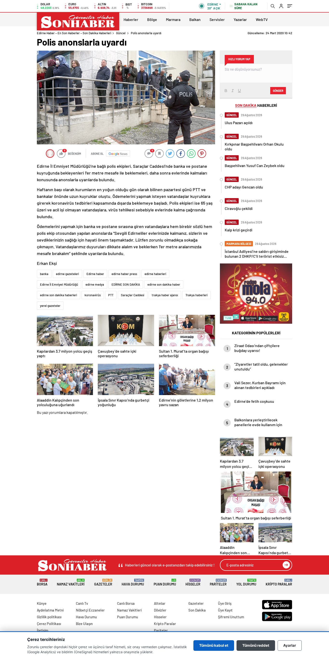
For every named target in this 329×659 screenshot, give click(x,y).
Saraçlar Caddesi (132, 295)
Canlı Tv (82, 603)
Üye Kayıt (225, 610)
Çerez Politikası (49, 623)
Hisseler (192, 582)
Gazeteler (103, 582)
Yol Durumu (246, 582)
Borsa (42, 582)
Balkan (195, 19)
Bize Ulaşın (84, 623)
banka (44, 274)
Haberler (131, 19)
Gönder (278, 90)
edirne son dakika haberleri (58, 295)
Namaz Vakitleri (71, 582)
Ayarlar (289, 645)
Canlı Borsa (126, 603)
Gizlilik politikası (49, 617)
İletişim (42, 630)
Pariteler (218, 582)
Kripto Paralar (279, 582)
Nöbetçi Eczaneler (90, 610)
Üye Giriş (224, 603)
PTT (110, 295)
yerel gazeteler (50, 306)
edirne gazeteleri (67, 274)
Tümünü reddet (255, 645)
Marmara (173, 19)
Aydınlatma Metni (50, 610)
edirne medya (95, 284)
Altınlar (159, 603)
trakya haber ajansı (165, 295)
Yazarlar (240, 19)
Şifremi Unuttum (231, 617)
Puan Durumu (165, 582)
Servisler (217, 19)
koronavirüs (93, 295)
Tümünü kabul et (213, 645)
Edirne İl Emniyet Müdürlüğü (59, 284)
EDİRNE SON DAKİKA (126, 284)
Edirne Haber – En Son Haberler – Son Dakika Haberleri (74, 33)
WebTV (262, 19)
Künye (41, 603)
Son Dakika (197, 610)
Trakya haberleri (196, 295)
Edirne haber (95, 274)
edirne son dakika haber (163, 284)
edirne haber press (124, 274)
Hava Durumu (133, 582)
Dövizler (160, 610)
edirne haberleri (155, 274)
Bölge (152, 19)
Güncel (120, 33)
